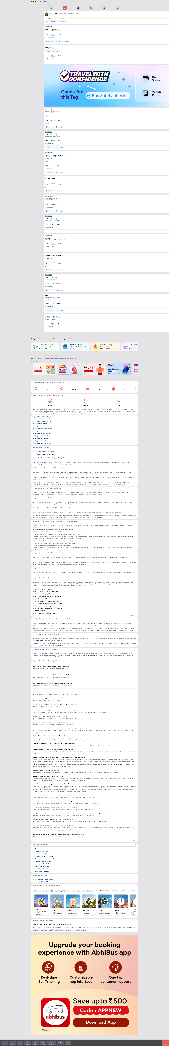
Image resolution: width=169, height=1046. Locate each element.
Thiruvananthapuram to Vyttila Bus (45, 858)
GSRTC (101, 910)
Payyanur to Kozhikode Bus (43, 441)
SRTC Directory (87, 891)
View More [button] (133, 615)
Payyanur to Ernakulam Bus (43, 431)
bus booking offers (117, 628)
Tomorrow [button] (53, 4)
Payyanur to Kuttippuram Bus (43, 428)
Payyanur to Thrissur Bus (42, 438)
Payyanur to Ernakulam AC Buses (44, 451)
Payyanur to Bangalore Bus (43, 421)
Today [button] (48, 4)
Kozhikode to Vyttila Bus (42, 851)
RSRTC (117, 910)
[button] (51, 8)
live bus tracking (37, 640)
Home (33, 355)
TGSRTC (54, 910)
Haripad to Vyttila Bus (41, 868)
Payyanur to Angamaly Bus (43, 433)
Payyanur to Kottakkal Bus (43, 443)
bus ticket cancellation (116, 764)
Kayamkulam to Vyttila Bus (43, 861)
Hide (133, 840)
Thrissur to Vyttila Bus (41, 849)
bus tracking (87, 797)
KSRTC (69, 910)
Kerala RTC (87, 910)
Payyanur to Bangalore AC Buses (44, 454)
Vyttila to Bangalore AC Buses (44, 879)
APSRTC (38, 909)
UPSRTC (133, 909)
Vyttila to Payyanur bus (94, 655)
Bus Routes (40, 355)
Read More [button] (77, 358)
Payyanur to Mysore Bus (42, 436)
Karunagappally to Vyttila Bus (44, 863)
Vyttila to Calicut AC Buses (43, 882)
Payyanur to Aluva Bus (41, 423)
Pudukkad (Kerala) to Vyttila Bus (44, 856)
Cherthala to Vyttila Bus (42, 871)
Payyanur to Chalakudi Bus (43, 426)
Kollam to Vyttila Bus (41, 853)
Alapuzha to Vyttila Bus (42, 866)
